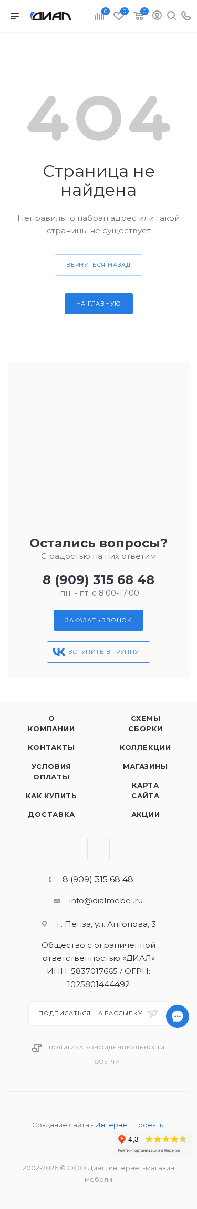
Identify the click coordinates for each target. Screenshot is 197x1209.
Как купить (51, 795)
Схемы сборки (145, 723)
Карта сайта (145, 790)
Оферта (107, 1061)
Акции (145, 814)
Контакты (51, 747)
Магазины (145, 766)
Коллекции (145, 747)
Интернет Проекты (130, 1125)
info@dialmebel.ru (106, 900)
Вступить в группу (103, 651)
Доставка (51, 814)
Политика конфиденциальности (107, 1047)
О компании (51, 723)
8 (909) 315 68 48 (98, 579)
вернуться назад (98, 264)
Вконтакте (98, 849)
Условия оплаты (52, 771)
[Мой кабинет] (157, 16)
